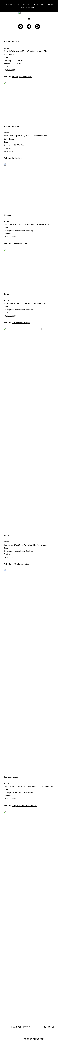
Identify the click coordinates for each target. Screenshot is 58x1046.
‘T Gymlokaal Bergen (21, 322)
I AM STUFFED (20, 1027)
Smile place (17, 158)
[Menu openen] (29, 19)
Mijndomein (38, 1039)
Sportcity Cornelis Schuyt (22, 76)
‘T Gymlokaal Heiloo (20, 564)
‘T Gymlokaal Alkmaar (21, 243)
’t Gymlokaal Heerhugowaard (24, 805)
